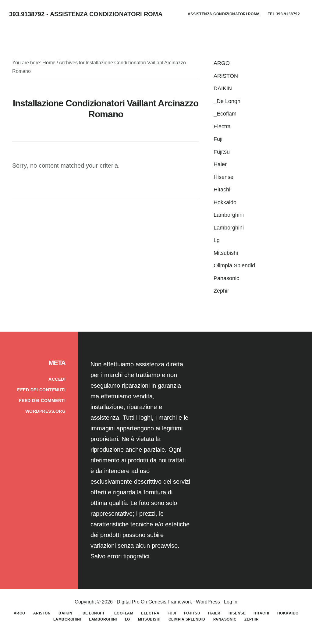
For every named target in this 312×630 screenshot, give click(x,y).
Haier (220, 164)
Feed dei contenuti (41, 389)
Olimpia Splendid (234, 265)
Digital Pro (128, 601)
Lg (217, 240)
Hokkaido (225, 202)
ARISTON (226, 76)
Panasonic (226, 278)
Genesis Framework (170, 601)
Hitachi (222, 190)
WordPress (208, 601)
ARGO (222, 63)
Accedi (57, 379)
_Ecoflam (225, 114)
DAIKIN (223, 88)
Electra (222, 126)
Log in (230, 601)
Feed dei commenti (42, 400)
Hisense (223, 177)
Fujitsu (222, 152)
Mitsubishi (226, 253)
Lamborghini (229, 215)
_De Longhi (228, 101)
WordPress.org (45, 411)
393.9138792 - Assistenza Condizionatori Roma (85, 14)
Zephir (221, 291)
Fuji (218, 139)
